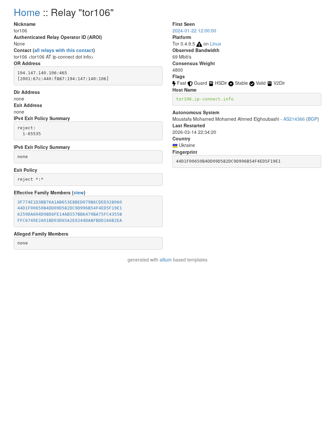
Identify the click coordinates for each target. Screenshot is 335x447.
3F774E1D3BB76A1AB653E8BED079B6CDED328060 (69, 202)
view (79, 192)
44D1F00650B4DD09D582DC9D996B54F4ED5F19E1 (69, 208)
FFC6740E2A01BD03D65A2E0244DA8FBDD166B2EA (69, 220)
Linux (215, 43)
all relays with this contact (63, 50)
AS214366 (294, 119)
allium (166, 259)
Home (27, 12)
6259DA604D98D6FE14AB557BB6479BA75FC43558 (69, 214)
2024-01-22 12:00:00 (194, 30)
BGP (312, 119)
